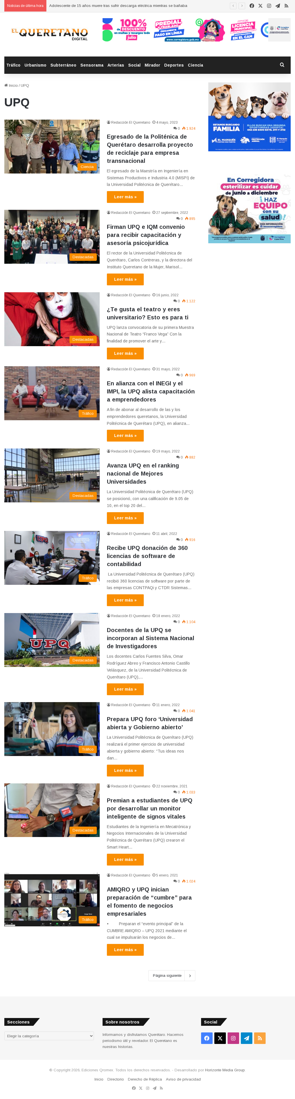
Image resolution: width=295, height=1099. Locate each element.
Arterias (115, 65)
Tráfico (13, 65)
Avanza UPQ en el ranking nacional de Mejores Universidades (143, 473)
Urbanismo (35, 65)
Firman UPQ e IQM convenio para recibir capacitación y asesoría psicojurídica (146, 235)
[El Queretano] (49, 34)
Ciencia (195, 65)
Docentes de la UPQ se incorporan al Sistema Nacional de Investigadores (150, 638)
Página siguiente (167, 975)
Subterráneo (63, 65)
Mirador (152, 65)
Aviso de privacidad (183, 1079)
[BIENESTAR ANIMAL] (249, 150)
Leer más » (125, 197)
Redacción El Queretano (130, 122)
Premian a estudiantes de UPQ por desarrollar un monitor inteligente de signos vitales (149, 808)
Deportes (174, 65)
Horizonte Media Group (225, 1070)
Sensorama (91, 65)
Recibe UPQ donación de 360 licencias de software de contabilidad (147, 556)
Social (134, 65)
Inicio (13, 85)
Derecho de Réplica (145, 1079)
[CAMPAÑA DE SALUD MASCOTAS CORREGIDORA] (249, 242)
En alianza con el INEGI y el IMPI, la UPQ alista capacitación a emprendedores (151, 391)
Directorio (115, 1079)
